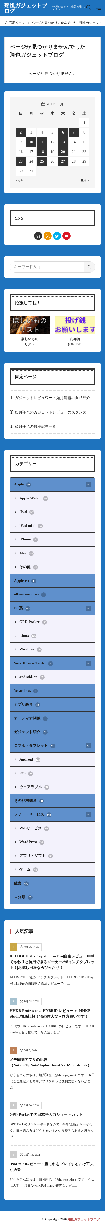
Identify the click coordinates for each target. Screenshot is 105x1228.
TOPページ (17, 23)
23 (21, 161)
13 (63, 142)
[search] (89, 267)
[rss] (48, 236)
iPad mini (30, 526)
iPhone (28, 539)
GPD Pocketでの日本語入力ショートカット (46, 1115)
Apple (22, 484)
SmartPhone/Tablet (32, 663)
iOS (26, 773)
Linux (27, 636)
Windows (30, 649)
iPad (26, 512)
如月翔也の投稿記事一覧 (35, 427)
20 (63, 152)
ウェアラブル (33, 787)
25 (42, 161)
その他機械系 (29, 801)
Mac (26, 553)
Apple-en (24, 581)
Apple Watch (33, 498)
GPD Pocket (33, 622)
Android (29, 759)
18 (42, 152)
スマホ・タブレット (34, 746)
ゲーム (28, 869)
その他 (28, 567)
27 (63, 161)
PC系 (22, 608)
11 (42, 142)
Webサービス (33, 828)
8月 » (85, 180)
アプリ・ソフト (36, 856)
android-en (31, 677)
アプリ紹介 (26, 704)
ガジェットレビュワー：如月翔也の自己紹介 (52, 398)
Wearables (25, 691)
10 (31, 142)
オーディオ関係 (30, 718)
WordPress (31, 842)
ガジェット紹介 (30, 732)
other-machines (29, 594)
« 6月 (19, 180)
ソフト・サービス (32, 814)
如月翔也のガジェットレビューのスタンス (50, 412)
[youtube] (66, 236)
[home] (38, 236)
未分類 (22, 897)
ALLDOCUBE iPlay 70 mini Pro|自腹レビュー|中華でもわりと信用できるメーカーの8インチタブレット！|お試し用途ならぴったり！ (52, 962)
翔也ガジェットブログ (44, 8)
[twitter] (57, 236)
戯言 (21, 883)
